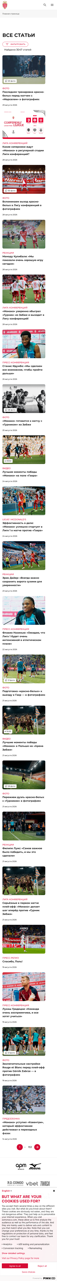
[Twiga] (45, 1183)
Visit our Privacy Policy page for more (20, 1258)
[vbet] (32, 1183)
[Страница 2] (37, 1147)
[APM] (21, 1166)
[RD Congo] (15, 1183)
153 (30, 1147)
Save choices (28, 1272)
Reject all (42, 1266)
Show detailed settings (13, 1253)
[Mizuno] (35, 1166)
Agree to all (15, 1266)
